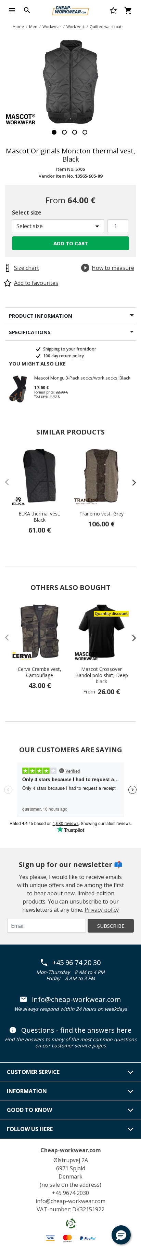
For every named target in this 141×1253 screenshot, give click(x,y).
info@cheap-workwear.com (76, 999)
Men (33, 26)
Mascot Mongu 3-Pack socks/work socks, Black (82, 378)
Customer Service (33, 1072)
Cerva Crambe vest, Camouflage (39, 672)
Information (27, 1091)
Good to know (29, 1110)
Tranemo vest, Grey (101, 514)
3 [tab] (74, 132)
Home (18, 26)
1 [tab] (54, 132)
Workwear (51, 26)
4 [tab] (84, 132)
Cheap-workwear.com (70, 1150)
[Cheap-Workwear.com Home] (70, 9)
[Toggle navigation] (12, 10)
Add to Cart (70, 243)
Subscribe (111, 925)
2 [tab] (64, 132)
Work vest (75, 26)
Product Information (40, 315)
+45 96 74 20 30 (76, 962)
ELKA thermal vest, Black (39, 517)
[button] (121, 1234)
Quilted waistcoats (106, 26)
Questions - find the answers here (76, 1030)
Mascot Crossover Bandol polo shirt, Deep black (101, 675)
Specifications (30, 332)
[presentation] (131, 482)
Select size (26, 212)
